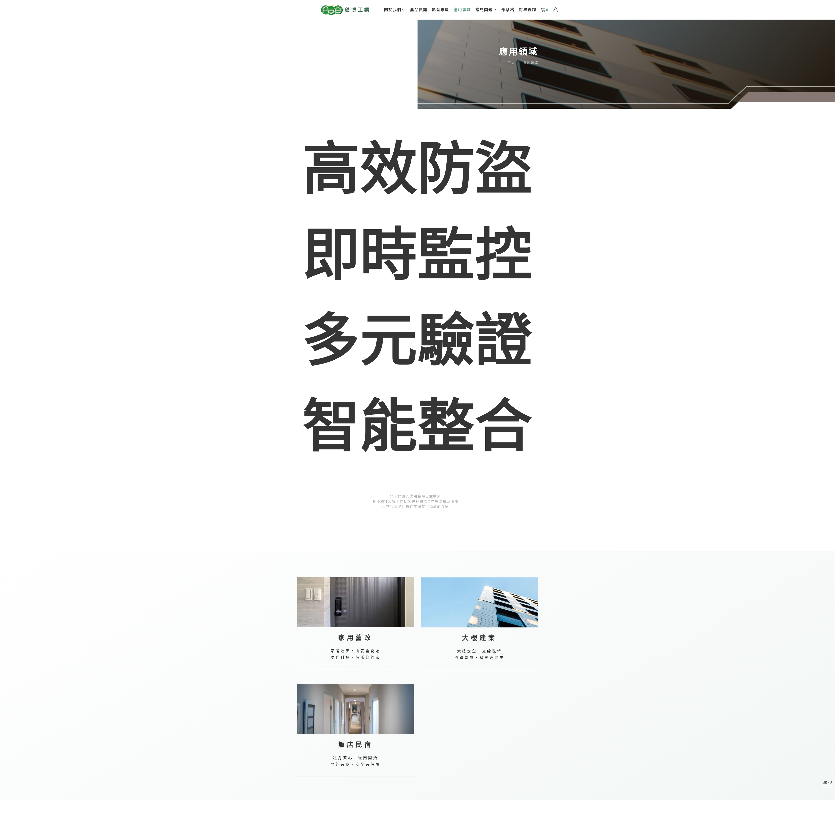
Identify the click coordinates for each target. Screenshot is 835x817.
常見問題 (484, 10)
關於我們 (392, 10)
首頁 (511, 62)
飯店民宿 (355, 744)
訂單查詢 (527, 10)
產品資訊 (419, 10)
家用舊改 (355, 637)
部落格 (507, 10)
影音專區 (440, 10)
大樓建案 (479, 637)
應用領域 (462, 10)
